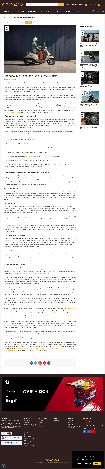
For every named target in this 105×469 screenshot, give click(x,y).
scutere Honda (59, 348)
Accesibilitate (27, 422)
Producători (56, 420)
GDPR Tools (27, 420)
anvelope (29, 156)
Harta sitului (42, 426)
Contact (41, 420)
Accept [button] (97, 463)
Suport (26, 429)
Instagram (89, 431)
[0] (88, 5)
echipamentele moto (10, 350)
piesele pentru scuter (60, 313)
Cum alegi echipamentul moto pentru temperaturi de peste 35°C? (88, 45)
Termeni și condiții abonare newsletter (29, 446)
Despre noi (27, 431)
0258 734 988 (100, 11)
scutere (28, 83)
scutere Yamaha (44, 348)
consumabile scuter (15, 112)
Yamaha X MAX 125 (20, 225)
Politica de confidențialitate (28, 441)
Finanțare (26, 434)
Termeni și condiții (29, 438)
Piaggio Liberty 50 (52, 125)
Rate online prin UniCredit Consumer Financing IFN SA (30, 426)
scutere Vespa (25, 97)
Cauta (29, 22)
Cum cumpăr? (28, 436)
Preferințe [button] (88, 463)
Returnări (41, 424)
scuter (45, 176)
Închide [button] (79, 463)
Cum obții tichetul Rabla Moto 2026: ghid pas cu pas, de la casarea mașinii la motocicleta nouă (89, 106)
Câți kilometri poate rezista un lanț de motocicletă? (89, 85)
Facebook (84, 431)
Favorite (81, 4)
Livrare (40, 422)
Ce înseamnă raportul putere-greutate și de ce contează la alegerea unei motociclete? (88, 66)
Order (69, 422)
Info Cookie (27, 443)
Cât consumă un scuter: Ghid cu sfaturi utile (25, 17)
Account (70, 420)
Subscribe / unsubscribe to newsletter (74, 427)
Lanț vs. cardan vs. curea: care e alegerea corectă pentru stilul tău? (89, 127)
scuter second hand (34, 148)
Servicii (26, 433)
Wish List (70, 424)
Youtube (93, 431)
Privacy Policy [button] (89, 459)
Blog (9, 17)
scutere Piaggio (32, 348)
